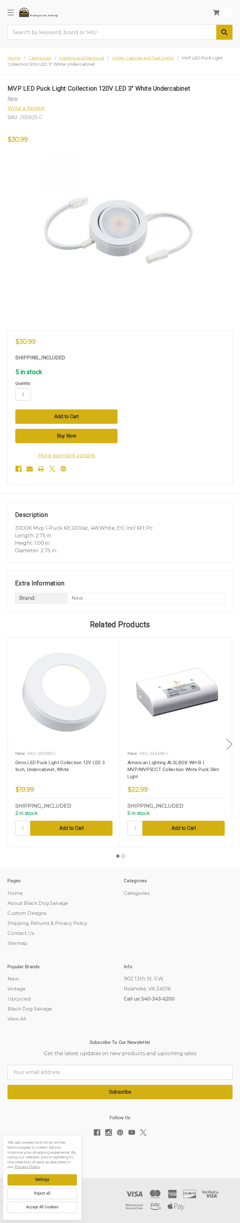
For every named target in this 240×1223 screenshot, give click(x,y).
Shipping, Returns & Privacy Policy (47, 923)
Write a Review (26, 108)
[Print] (41, 469)
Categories (136, 893)
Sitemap (18, 943)
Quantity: (23, 383)
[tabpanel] (64, 742)
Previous (9, 744)
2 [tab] (123, 856)
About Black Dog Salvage (38, 903)
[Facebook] (18, 469)
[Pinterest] (63, 469)
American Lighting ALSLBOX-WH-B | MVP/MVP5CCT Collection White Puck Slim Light (173, 769)
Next (229, 744)
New (13, 979)
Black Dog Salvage (30, 1009)
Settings (42, 1179)
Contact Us (21, 933)
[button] (120, 1151)
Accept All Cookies (42, 1207)
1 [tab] (117, 856)
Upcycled (19, 999)
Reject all (42, 1193)
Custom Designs (27, 913)
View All (17, 1019)
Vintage (17, 989)
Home (15, 893)
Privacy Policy (27, 1166)
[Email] (30, 469)
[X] (52, 469)
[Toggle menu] (10, 12)
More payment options (66, 456)
